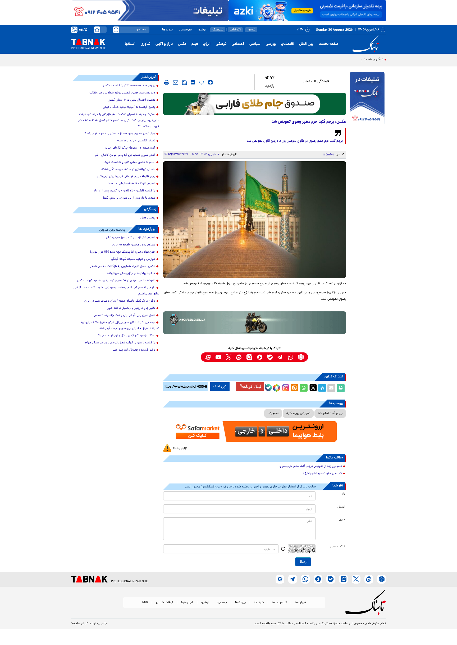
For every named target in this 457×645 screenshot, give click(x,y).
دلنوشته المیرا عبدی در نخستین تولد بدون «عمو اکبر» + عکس (116, 280)
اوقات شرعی (164, 602)
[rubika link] (301, 357)
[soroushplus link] (259, 357)
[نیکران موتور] (254, 322)
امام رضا (273, 413)
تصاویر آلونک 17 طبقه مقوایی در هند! (131, 183)
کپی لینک (220, 386)
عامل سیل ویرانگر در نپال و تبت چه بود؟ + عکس (124, 315)
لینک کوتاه (252, 386)
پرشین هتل (147, 218)
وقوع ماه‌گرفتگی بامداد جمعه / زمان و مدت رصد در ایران (119, 301)
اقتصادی (287, 44)
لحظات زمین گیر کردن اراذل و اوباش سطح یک (126, 335)
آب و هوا (187, 602)
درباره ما (300, 602)
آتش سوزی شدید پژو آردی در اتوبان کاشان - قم (125, 155)
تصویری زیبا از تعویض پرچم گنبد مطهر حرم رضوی (311, 466)
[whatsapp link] (290, 357)
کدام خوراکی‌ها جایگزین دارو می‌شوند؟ (131, 273)
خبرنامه (259, 602)
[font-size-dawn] (192, 82)
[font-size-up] (210, 82)
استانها (130, 44)
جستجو (222, 602)
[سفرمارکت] (254, 431)
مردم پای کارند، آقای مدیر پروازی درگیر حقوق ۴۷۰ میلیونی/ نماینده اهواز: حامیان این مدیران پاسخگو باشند (120, 325)
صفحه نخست (329, 44)
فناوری (145, 44)
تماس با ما (279, 602)
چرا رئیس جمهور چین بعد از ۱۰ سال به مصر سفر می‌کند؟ (119, 133)
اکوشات (235, 29)
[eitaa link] (239, 357)
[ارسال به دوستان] (331, 388)
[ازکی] (307, 10)
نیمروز (251, 29)
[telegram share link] (322, 388)
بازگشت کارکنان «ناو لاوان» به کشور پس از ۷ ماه (124, 191)
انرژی (207, 44)
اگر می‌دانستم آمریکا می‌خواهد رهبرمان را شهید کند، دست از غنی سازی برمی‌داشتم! (116, 290)
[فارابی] (254, 104)
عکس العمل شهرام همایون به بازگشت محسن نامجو (122, 266)
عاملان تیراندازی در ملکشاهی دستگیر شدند (128, 169)
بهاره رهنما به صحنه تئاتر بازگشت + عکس (129, 85)
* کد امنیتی (337, 546)
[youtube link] (218, 357)
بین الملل (306, 44)
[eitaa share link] (294, 388)
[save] (184, 82)
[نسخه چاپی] (341, 388)
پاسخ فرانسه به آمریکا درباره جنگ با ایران (129, 107)
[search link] (116, 29)
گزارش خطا (180, 448)
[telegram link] (280, 357)
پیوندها (167, 29)
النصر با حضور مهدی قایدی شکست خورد (129, 162)
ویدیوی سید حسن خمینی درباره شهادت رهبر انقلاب (122, 93)
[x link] (228, 357)
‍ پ (201, 82)
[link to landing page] (366, 44)
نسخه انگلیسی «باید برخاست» (136, 140)
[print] (166, 82)
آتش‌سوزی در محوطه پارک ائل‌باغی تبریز (130, 148)
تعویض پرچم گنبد (298, 413)
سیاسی (255, 44)
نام (343, 494)
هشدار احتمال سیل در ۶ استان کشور (131, 100)
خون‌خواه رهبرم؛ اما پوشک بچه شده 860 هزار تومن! (122, 252)
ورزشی (271, 44)
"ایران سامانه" (79, 623)
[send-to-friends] (176, 82)
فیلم (194, 44)
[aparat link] (208, 357)
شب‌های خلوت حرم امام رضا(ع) (322, 473)
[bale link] (270, 357)
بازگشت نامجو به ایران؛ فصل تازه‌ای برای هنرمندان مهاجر (119, 343)
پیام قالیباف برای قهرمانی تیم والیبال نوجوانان (126, 176)
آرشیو (202, 29)
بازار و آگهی (164, 44)
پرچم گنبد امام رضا (330, 413)
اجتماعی (238, 44)
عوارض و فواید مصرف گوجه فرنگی (133, 259)
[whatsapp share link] (304, 388)
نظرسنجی (185, 29)
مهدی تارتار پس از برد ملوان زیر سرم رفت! (129, 198)
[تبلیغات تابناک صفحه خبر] (367, 98)
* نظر (342, 520)
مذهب (307, 82)
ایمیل (341, 507)
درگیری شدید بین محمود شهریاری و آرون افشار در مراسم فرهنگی (334, 59)
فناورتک (217, 29)
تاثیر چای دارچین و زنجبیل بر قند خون (131, 308)
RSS (145, 602)
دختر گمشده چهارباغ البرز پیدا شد (134, 350)
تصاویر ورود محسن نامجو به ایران (133, 245)
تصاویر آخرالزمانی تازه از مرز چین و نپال (130, 237)
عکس (182, 44)
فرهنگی (221, 44)
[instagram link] (249, 357)
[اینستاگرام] (285, 387)
